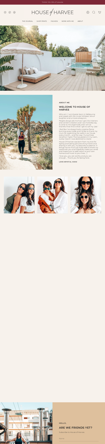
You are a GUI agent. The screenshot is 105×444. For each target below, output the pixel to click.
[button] (27, 21)
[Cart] (100, 12)
